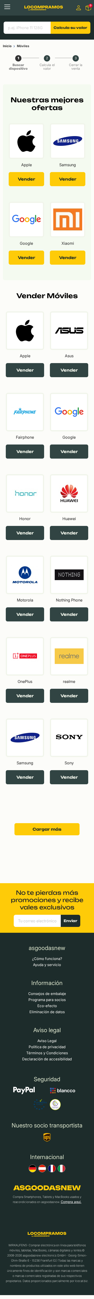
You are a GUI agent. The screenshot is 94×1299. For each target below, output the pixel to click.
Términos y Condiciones (47, 1053)
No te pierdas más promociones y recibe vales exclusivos (47, 900)
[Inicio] (43, 7)
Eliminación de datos (47, 1012)
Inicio (7, 46)
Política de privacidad (47, 1047)
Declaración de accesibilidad (47, 1059)
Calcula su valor (70, 28)
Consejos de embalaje (47, 993)
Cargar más (47, 829)
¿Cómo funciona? (47, 958)
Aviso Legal (47, 1040)
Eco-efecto (47, 1005)
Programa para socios (47, 999)
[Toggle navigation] (7, 7)
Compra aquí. (71, 1202)
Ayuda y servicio (47, 964)
